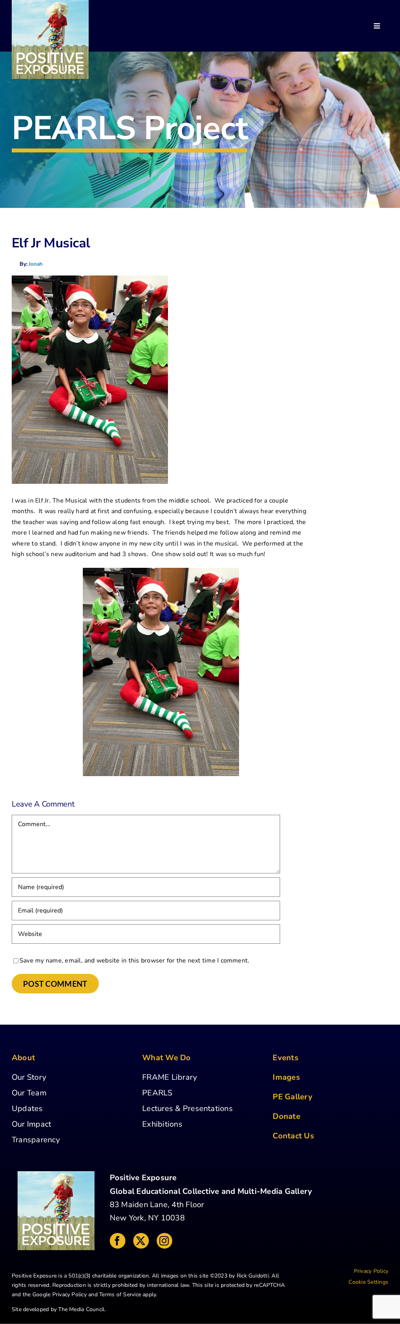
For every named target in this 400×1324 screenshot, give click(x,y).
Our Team (29, 1093)
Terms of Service (120, 1294)
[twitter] (141, 1241)
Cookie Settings (368, 1282)
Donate (286, 1116)
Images (286, 1077)
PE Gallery (292, 1096)
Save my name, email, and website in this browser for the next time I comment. (134, 960)
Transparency (36, 1139)
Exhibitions (162, 1124)
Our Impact (31, 1124)
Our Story (29, 1077)
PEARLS (157, 1093)
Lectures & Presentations (187, 1108)
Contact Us (293, 1136)
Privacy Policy (69, 1294)
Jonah (36, 264)
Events (285, 1057)
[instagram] (164, 1241)
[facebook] (117, 1241)
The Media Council (81, 1309)
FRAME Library (169, 1077)
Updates (27, 1108)
